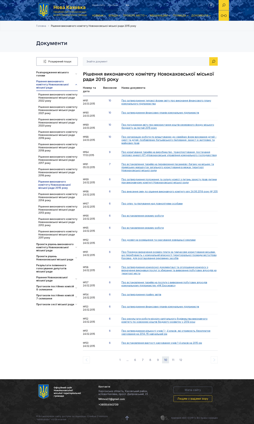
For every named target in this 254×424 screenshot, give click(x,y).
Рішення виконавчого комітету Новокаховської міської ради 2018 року (57, 147)
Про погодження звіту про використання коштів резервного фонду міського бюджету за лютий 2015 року (167, 126)
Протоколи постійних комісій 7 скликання (55, 297)
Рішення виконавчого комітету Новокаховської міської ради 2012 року (57, 222)
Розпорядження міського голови (52, 74)
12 (180, 360)
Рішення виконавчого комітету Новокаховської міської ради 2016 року (57, 172)
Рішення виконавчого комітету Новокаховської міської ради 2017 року (57, 159)
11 (173, 360)
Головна (41, 25)
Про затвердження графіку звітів (141, 294)
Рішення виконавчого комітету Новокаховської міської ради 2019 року (57, 134)
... (127, 360)
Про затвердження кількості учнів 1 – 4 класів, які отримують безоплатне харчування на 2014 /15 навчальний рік (165, 332)
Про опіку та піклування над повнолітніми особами (152, 203)
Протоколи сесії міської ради (55, 304)
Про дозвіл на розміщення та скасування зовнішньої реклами (158, 239)
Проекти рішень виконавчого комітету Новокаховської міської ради (55, 247)
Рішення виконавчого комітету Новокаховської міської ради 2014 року (57, 197)
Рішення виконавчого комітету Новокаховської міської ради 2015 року (54, 184)
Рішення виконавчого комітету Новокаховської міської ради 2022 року (57, 97)
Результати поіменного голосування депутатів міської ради (51, 268)
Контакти (113, 5)
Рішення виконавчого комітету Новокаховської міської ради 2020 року (57, 122)
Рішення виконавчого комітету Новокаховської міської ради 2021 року (57, 110)
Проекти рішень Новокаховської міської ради (54, 258)
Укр (127, 5)
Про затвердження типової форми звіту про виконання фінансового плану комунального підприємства (166, 102)
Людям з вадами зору (192, 398)
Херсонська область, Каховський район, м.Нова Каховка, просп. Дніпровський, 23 (123, 392)
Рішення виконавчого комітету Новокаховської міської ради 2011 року (57, 234)
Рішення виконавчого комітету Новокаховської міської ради (52, 84)
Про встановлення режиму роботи (142, 215)
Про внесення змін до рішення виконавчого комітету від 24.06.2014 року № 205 (169, 191)
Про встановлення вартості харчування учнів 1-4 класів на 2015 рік (161, 342)
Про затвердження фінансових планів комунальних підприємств (160, 112)
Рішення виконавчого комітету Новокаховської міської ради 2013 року (57, 209)
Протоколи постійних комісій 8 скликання (55, 288)
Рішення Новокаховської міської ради (52, 279)
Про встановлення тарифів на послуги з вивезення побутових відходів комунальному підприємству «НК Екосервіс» (164, 284)
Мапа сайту (98, 5)
